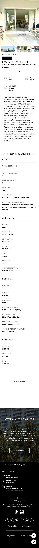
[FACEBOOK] (7, 520)
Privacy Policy (27, 536)
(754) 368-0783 (10, 482)
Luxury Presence (24, 526)
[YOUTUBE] (27, 520)
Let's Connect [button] (19, 450)
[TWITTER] (22, 520)
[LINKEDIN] (17, 520)
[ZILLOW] (32, 520)
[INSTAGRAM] (12, 520)
